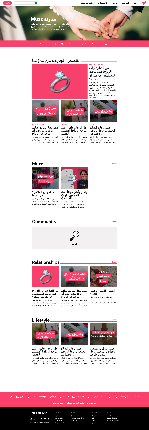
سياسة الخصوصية (112, 418)
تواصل (93, 420)
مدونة (57, 416)
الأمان (92, 418)
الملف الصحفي (59, 420)
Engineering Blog (60, 423)
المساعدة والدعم (96, 416)
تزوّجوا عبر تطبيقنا (76, 420)
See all (114, 163)
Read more (92, 98)
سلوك (92, 423)
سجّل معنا (7, 3)
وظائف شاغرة (59, 418)
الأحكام (109, 416)
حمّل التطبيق (74, 416)
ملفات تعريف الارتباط (113, 420)
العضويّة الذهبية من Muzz (78, 418)
